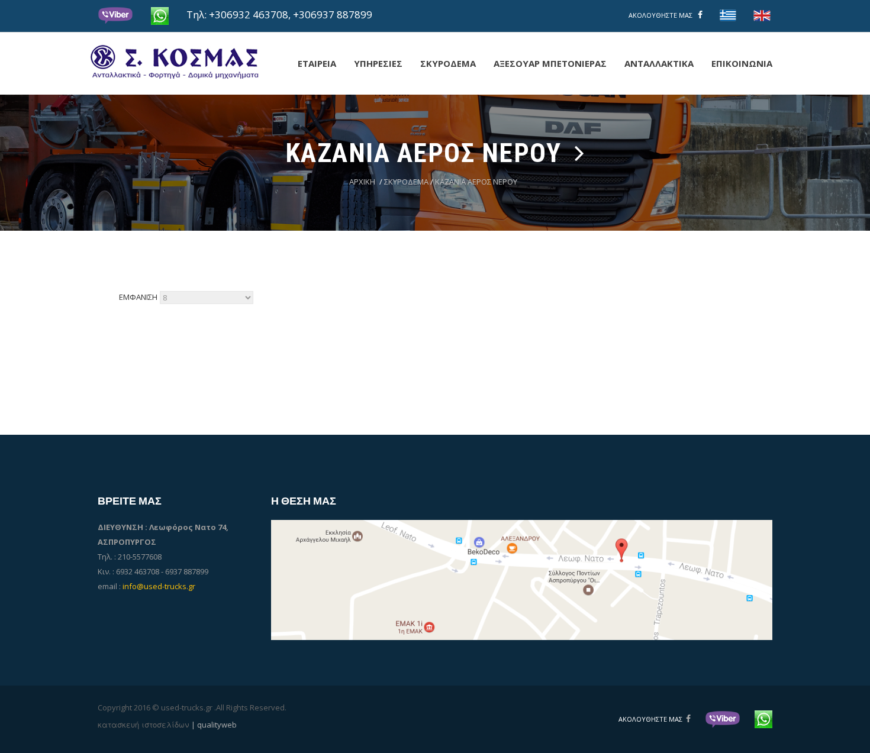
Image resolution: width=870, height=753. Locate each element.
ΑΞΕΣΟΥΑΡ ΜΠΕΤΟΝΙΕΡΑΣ (550, 63)
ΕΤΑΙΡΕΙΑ (317, 63)
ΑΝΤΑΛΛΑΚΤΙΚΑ (659, 63)
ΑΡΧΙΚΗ (362, 181)
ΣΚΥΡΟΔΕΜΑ (448, 63)
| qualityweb (214, 724)
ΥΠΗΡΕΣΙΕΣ (378, 63)
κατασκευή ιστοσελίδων (167, 724)
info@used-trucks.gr (159, 586)
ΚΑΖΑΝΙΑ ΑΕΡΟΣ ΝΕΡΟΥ (476, 181)
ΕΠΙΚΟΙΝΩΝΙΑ (741, 63)
